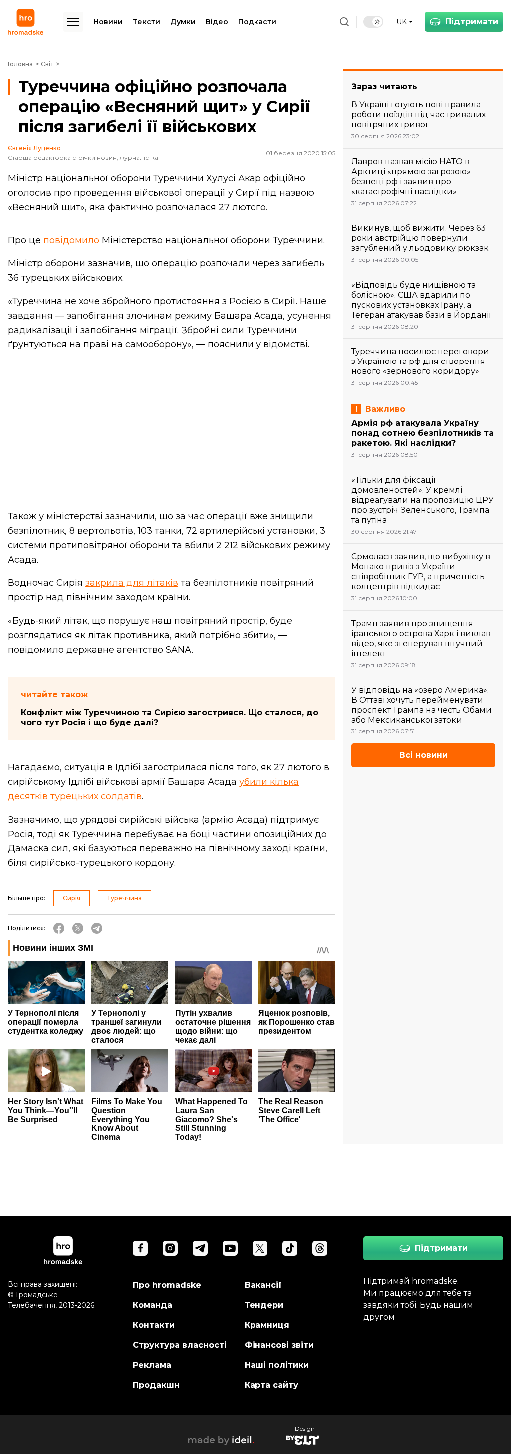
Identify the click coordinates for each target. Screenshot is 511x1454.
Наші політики (277, 1365)
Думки (183, 21)
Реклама (152, 1365)
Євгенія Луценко (34, 148)
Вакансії (263, 1285)
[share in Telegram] (96, 928)
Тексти (146, 21)
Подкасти (257, 21)
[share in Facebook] (58, 928)
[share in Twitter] (77, 928)
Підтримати (471, 21)
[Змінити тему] (373, 22)
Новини (108, 21)
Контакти (154, 1325)
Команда (152, 1305)
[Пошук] (344, 22)
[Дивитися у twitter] (260, 1248)
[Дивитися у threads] (319, 1248)
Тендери (264, 1305)
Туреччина (124, 898)
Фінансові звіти (279, 1345)
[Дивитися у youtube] (230, 1248)
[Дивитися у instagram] (170, 1248)
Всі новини (423, 755)
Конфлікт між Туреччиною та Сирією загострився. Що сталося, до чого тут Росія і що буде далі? (169, 717)
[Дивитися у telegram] (200, 1248)
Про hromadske (167, 1285)
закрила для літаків (131, 582)
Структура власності (180, 1345)
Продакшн (156, 1385)
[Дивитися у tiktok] (289, 1248)
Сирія (71, 898)
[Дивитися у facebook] (140, 1248)
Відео (217, 21)
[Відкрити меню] (73, 22)
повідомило (71, 240)
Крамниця (267, 1325)
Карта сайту (271, 1385)
